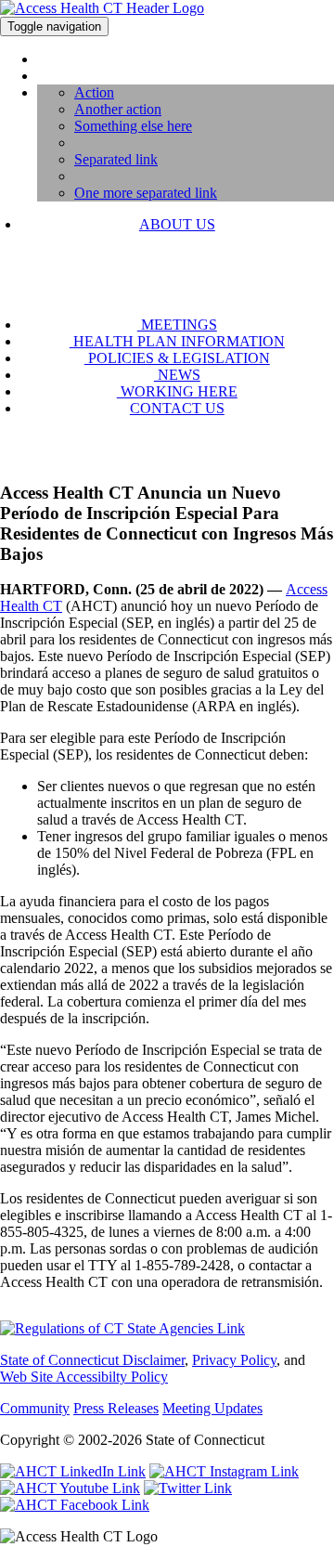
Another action (117, 109)
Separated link (116, 159)
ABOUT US (177, 224)
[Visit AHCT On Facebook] (74, 1505)
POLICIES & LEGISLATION (177, 358)
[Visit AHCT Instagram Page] (224, 1471)
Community (35, 1408)
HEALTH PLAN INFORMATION (177, 341)
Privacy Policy (234, 1360)
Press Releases (116, 1408)
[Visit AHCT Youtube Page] (70, 1488)
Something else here (133, 126)
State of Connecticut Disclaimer (92, 1360)
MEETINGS (177, 324)
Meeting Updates (212, 1408)
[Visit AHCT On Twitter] (188, 1488)
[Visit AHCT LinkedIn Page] (73, 1471)
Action (94, 92)
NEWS (177, 375)
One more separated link (145, 193)
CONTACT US (177, 408)
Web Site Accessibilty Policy (84, 1376)
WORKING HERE (177, 391)
